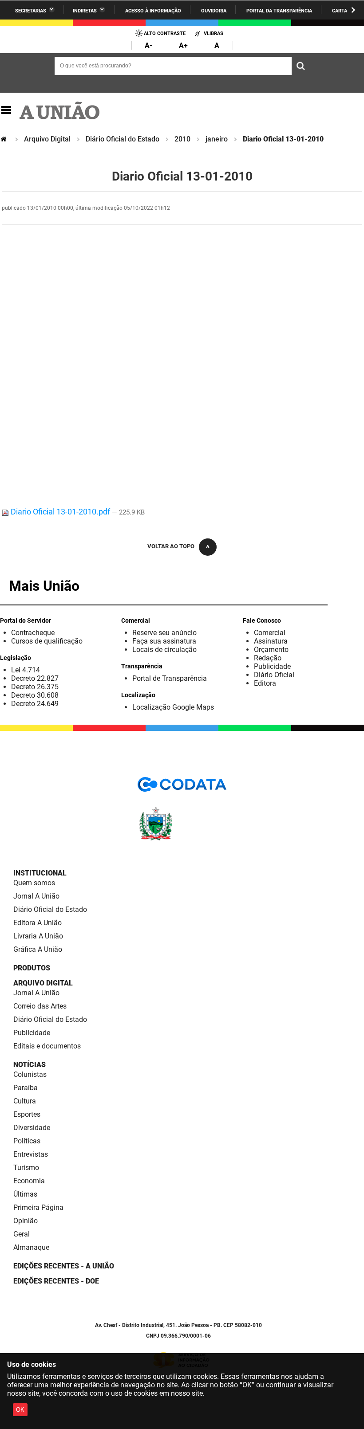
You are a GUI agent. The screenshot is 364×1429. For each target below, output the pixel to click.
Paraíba (25, 1088)
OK (20, 1409)
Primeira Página (38, 1207)
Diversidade (31, 1127)
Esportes (26, 1114)
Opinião (25, 1221)
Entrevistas (30, 1154)
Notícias (29, 1064)
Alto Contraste (165, 33)
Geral (21, 1234)
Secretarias (30, 11)
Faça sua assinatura (164, 641)
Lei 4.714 (25, 670)
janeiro (217, 139)
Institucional (40, 873)
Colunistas (30, 1074)
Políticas (26, 1141)
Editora (265, 683)
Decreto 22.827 (35, 678)
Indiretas (85, 11)
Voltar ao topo (170, 546)
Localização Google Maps (173, 707)
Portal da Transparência (279, 11)
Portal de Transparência (169, 678)
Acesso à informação (153, 11)
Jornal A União (36, 896)
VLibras (213, 33)
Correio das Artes (40, 1006)
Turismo (26, 1167)
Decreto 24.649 (35, 703)
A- (148, 45)
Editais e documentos (47, 1046)
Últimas (25, 1194)
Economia (29, 1181)
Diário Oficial (274, 675)
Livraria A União (38, 936)
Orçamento (271, 649)
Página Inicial (4, 139)
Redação (267, 658)
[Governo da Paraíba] (182, 839)
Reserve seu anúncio (164, 632)
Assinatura (271, 641)
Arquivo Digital (47, 139)
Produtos (31, 968)
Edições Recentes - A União (63, 1266)
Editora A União (37, 923)
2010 (182, 139)
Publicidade (272, 666)
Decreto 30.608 (35, 695)
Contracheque (33, 632)
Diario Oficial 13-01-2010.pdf (60, 511)
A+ (183, 45)
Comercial (269, 632)
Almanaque (31, 1247)
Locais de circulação (164, 649)
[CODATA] (182, 787)
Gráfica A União (37, 949)
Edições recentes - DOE (56, 1281)
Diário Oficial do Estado (122, 139)
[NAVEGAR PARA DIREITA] (353, 10)
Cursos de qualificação (47, 641)
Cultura (24, 1101)
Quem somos (34, 883)
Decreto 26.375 (35, 687)
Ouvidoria (213, 11)
